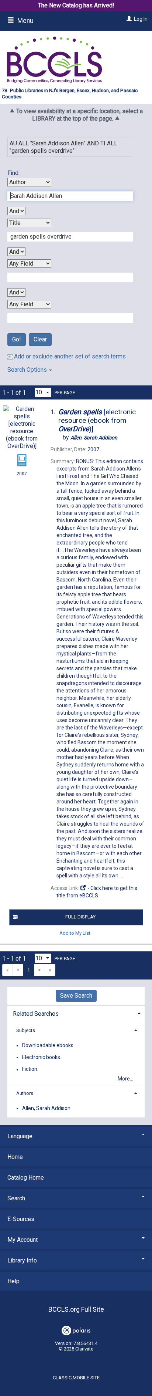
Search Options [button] (27, 369)
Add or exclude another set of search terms (69, 356)
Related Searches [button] (36, 1013)
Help (13, 1281)
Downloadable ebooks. (48, 1045)
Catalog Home (25, 1177)
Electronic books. (41, 1057)
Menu (25, 20)
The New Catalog (60, 5)
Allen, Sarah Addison (46, 1108)
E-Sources (20, 1219)
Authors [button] (24, 1093)
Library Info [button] (22, 1260)
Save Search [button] (76, 995)
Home (15, 1156)
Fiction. (30, 1069)
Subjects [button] (25, 1030)
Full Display (80, 917)
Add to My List (74, 933)
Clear (40, 339)
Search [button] (16, 1198)
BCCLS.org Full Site (76, 1309)
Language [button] (19, 1136)
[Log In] (128, 19)
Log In (141, 19)
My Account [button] (22, 1239)
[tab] (76, 1013)
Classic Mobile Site (76, 1377)
